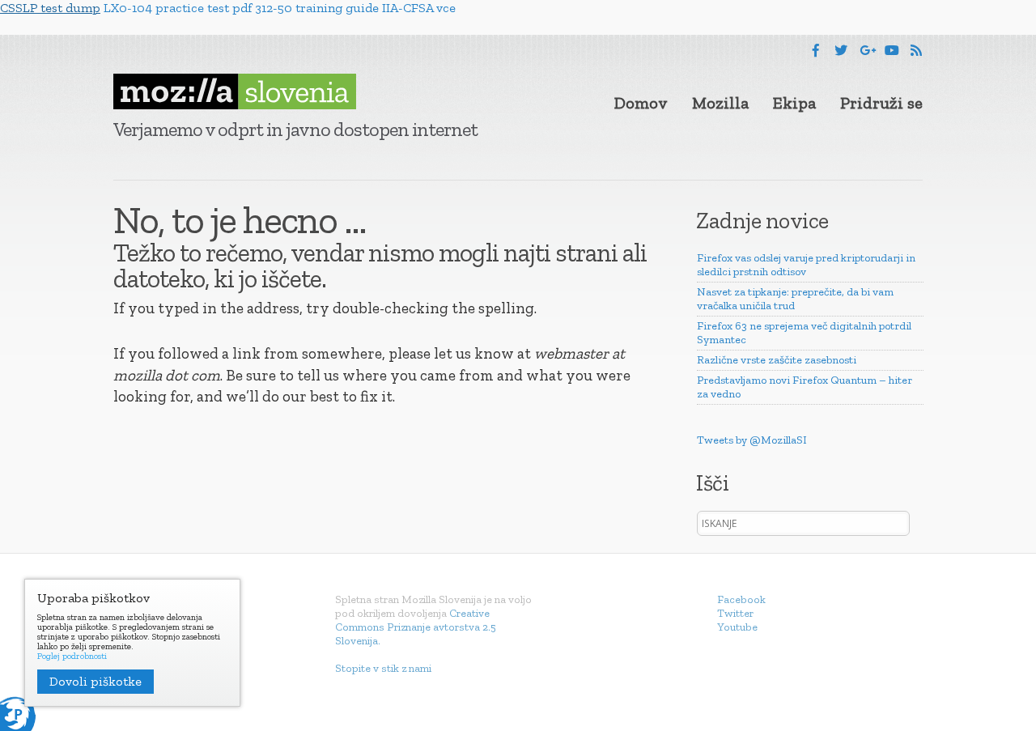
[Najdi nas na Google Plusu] (868, 50)
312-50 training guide (317, 7)
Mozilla (720, 103)
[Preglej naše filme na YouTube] (892, 50)
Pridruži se (881, 103)
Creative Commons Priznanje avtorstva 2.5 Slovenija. (415, 627)
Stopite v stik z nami (383, 668)
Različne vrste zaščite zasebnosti (776, 360)
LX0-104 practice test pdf (178, 7)
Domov (641, 103)
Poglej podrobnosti (72, 656)
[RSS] (916, 50)
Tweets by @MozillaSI (752, 440)
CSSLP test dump (50, 7)
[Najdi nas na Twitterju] (840, 50)
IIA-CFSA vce (419, 7)
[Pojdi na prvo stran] (234, 91)
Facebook (741, 599)
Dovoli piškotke (95, 681)
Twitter (735, 613)
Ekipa (794, 103)
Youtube (737, 627)
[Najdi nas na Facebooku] (816, 50)
